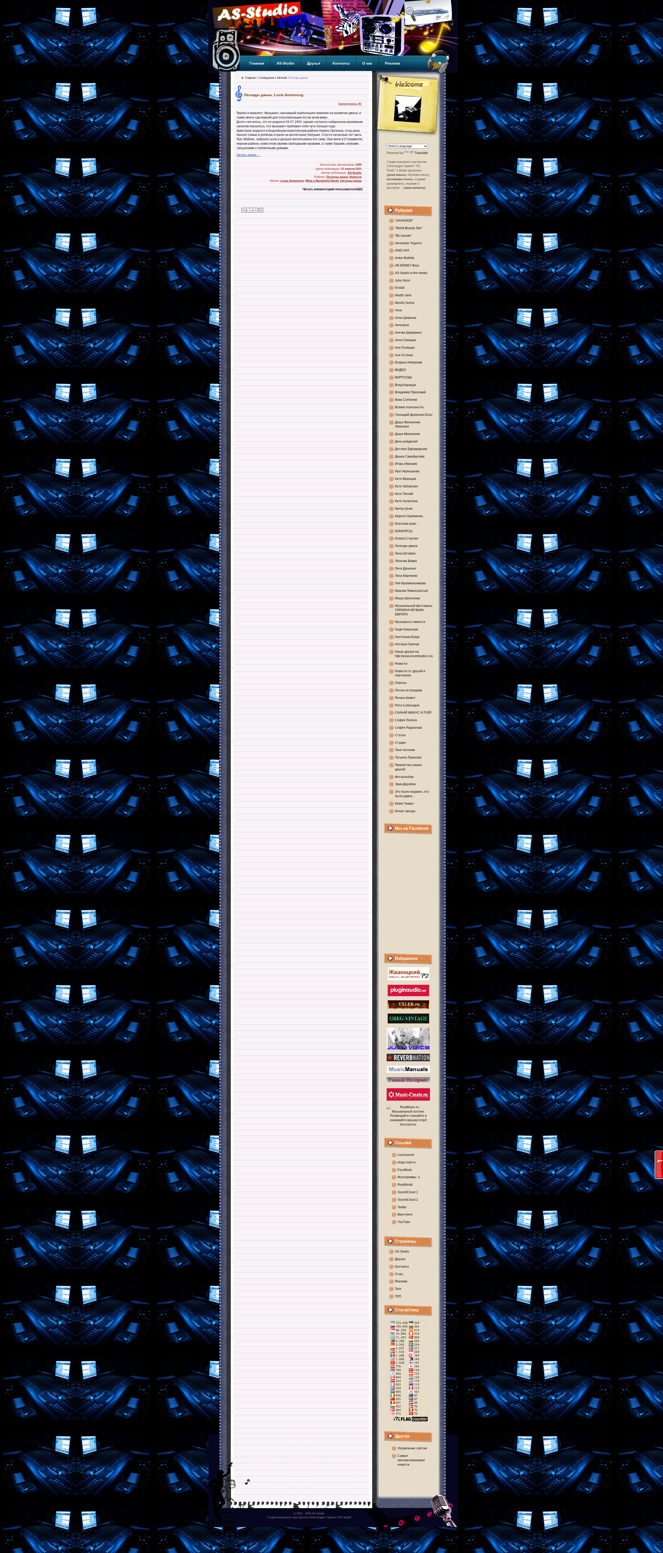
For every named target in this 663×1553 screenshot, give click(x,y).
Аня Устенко (404, 355)
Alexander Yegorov (408, 243)
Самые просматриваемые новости (411, 1460)
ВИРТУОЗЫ (403, 377)
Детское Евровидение (411, 449)
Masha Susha (404, 303)
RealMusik (405, 1184)
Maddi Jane (403, 295)
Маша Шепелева (407, 598)
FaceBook (405, 1170)
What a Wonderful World (321, 180)
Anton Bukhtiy (404, 258)
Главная (256, 63)
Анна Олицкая (405, 340)
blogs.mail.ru (407, 1162)
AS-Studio (285, 63)
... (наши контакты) (413, 187)
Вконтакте (405, 1214)
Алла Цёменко (405, 318)
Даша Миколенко (407, 434)
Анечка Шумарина (408, 332)
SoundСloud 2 (408, 1199)
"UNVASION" (404, 220)
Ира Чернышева (407, 471)
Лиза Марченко (406, 576)
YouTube (404, 1222)
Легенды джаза (406, 546)
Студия (400, 742)
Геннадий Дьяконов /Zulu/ (413, 415)
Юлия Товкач (404, 803)
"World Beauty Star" (408, 228)
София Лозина (406, 720)
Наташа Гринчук (407, 644)
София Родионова (408, 727)
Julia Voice (402, 280)
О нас (367, 63)
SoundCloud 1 (408, 1192)
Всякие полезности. (409, 407)
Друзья (313, 63)
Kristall (400, 288)
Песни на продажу (408, 690)
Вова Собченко (406, 400)
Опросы (401, 683)
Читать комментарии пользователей (332, 189)
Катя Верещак (405, 479)
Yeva (398, 310)
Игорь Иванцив (406, 464)
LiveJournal (406, 1155)
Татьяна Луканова (408, 757)
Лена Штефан (405, 553)
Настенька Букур (407, 637)
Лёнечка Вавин (406, 561)
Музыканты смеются (410, 622)
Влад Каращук (405, 385)
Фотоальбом (404, 777)
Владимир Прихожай (410, 392)
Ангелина (402, 325)
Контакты (341, 63)
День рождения (406, 441)
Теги (398, 1289)
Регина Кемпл (405, 698)
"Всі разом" (403, 235)
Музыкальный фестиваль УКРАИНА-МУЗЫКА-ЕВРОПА (413, 610)
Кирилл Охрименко (409, 516)
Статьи (400, 735)
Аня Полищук (405, 347)
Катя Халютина (406, 501)
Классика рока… (407, 523)
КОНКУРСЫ (404, 531)
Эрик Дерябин (405, 784)
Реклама (392, 63)
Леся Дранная (405, 568)
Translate (421, 153)
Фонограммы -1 (409, 1177)
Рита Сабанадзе (407, 705)
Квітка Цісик (403, 508)
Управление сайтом (412, 1448)
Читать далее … (248, 155)
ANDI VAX (402, 250)
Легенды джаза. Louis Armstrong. (274, 95)
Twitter (402, 1207)
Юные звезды (405, 811)
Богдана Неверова (408, 362)
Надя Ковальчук (406, 629)
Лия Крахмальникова (410, 583)
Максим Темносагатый (411, 591)
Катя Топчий (404, 494)
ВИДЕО (400, 370)
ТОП (398, 1296)
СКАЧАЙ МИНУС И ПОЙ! (413, 712)
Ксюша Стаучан (406, 538)
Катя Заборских (406, 486)
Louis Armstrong (292, 180)
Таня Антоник (405, 750)
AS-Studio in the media (411, 273)
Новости (401, 663)
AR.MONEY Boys (407, 265)
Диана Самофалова (409, 456)
